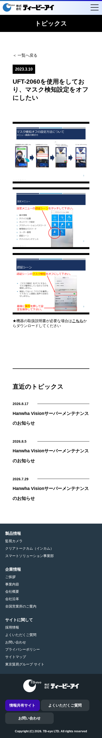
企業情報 (13, 569)
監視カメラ (14, 541)
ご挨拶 (10, 577)
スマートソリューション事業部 (29, 556)
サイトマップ (15, 657)
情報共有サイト (22, 705)
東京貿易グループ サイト (24, 664)
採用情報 (12, 627)
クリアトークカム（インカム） (29, 548)
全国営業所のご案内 (20, 606)
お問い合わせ (15, 642)
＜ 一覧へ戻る (25, 55)
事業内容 (12, 584)
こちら (77, 321)
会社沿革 (12, 599)
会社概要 (12, 591)
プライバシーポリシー (22, 649)
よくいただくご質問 (20, 635)
